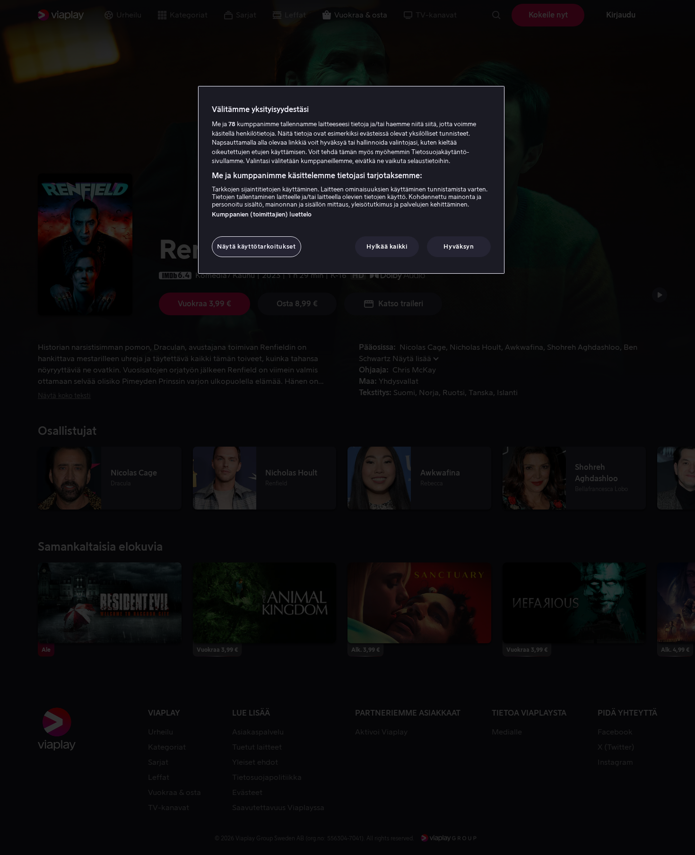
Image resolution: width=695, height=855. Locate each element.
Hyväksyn (458, 246)
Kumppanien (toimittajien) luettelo (262, 214)
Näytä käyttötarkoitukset (256, 246)
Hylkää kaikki (386, 246)
